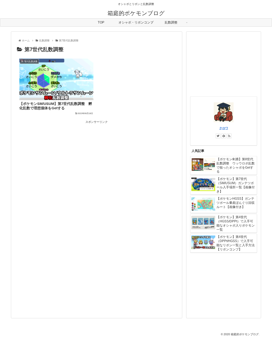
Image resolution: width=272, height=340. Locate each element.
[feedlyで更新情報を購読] (223, 136)
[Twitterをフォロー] (218, 136)
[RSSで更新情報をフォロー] (229, 136)
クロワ (223, 128)
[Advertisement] (96, 152)
